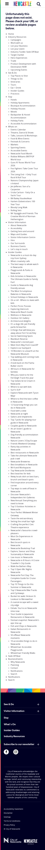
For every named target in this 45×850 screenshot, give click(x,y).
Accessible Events (19, 150)
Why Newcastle (18, 662)
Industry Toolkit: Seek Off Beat (25, 51)
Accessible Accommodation (23, 123)
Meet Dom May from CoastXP (24, 345)
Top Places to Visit (19, 75)
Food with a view (18, 410)
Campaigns (16, 40)
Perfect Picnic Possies (21, 306)
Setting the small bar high (23, 521)
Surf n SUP (16, 389)
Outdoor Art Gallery (20, 318)
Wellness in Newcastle (21, 315)
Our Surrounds (18, 243)
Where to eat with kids (21, 386)
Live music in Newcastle (22, 557)
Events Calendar (18, 129)
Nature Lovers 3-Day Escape (24, 440)
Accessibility (16, 228)
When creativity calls (20, 261)
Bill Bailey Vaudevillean (21, 198)
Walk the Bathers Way (21, 566)
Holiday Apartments (20, 102)
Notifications (17, 671)
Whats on (12, 126)
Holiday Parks (17, 120)
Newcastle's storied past (22, 342)
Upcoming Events (19, 69)
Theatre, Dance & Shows (22, 132)
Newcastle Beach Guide (22, 312)
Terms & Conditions (12, 821)
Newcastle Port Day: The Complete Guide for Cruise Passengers (23, 578)
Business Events (18, 246)
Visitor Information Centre (23, 237)
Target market (17, 54)
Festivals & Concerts (20, 141)
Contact (14, 668)
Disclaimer (8, 813)
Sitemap (7, 817)
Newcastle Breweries (20, 461)
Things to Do (17, 78)
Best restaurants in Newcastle (25, 452)
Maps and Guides (19, 234)
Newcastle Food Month (21, 153)
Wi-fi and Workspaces (21, 467)
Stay (10, 96)
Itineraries (15, 81)
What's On (10, 724)
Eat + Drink (16, 87)
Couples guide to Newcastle (24, 425)
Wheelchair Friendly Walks (23, 653)
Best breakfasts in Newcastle (24, 464)
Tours (13, 84)
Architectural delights (21, 321)
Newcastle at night (19, 413)
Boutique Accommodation (23, 105)
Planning (15, 665)
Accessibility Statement (13, 809)
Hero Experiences (19, 57)
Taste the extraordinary (22, 518)
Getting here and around (22, 231)
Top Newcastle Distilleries (23, 470)
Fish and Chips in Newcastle (24, 626)
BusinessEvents (15, 659)
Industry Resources (17, 37)
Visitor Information (17, 222)
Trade (13, 60)
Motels (14, 111)
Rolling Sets (16, 210)
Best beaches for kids (21, 473)
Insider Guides (17, 90)
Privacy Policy (9, 825)
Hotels (14, 99)
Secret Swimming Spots (22, 336)
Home (11, 34)
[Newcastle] (30, 841)
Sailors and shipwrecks (21, 416)
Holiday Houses (18, 108)
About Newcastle (18, 225)
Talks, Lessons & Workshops (24, 135)
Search (14, 674)
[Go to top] (39, 845)
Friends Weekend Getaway (23, 443)
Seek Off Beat (14, 656)
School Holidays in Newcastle (24, 297)
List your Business (19, 45)
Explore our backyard (21, 348)
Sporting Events (18, 147)
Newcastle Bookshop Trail (23, 548)
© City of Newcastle (12, 829)
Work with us (17, 42)
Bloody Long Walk (19, 207)
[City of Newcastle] (12, 840)
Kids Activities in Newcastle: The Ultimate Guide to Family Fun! (24, 279)
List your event (17, 48)
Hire (13, 240)
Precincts (15, 93)
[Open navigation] (7, 3)
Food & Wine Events (20, 138)
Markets (14, 144)
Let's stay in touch (19, 249)
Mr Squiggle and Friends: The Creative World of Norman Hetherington (24, 216)
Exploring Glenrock (19, 309)
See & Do (12, 72)
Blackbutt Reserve (19, 339)
